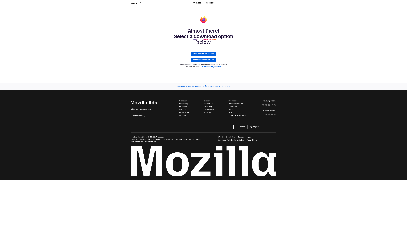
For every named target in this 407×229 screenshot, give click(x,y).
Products (197, 3)
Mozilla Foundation (157, 137)
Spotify (275, 104)
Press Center (184, 107)
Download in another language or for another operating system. (203, 86)
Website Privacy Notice (226, 137)
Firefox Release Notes (237, 115)
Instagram (266, 104)
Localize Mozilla (210, 110)
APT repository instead (211, 67)
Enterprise (233, 107)
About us (210, 3)
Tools (231, 110)
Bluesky (263, 104)
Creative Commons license (146, 141)
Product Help (209, 104)
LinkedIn (269, 104)
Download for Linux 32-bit (203, 54)
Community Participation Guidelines (231, 140)
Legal (249, 137)
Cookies (241, 137)
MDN (230, 113)
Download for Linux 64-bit (203, 60)
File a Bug (208, 107)
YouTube (272, 114)
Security (207, 113)
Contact (182, 115)
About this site (252, 140)
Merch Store (184, 113)
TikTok (272, 104)
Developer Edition (236, 104)
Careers (182, 110)
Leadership (183, 104)
